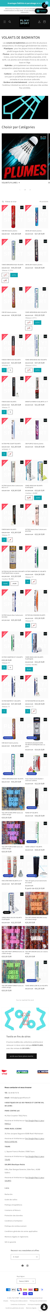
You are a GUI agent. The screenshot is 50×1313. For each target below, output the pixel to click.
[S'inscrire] (36, 1257)
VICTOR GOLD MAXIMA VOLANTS (35, 615)
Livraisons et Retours (13, 1210)
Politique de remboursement (16, 1226)
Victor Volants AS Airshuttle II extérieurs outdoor (34, 779)
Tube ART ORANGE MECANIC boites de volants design (36, 918)
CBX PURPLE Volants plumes (34, 443)
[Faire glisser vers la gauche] (19, 189)
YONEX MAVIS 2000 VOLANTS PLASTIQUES (34, 658)
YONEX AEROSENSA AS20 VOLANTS (12, 264)
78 (10, 369)
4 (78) (5, 280)
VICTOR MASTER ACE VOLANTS (34, 701)
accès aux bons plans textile (21, 1056)
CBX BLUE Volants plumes (33, 231)
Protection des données (14, 1215)
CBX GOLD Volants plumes (10, 743)
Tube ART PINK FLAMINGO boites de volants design (13, 952)
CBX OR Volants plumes (9, 312)
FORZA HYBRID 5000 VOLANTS (11, 360)
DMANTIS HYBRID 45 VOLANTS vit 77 (36, 402)
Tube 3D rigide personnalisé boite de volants (36, 881)
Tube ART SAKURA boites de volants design (36, 952)
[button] (4, 21)
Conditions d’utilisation (18, 1304)
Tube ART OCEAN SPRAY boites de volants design (12, 813)
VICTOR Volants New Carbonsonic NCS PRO (36, 530)
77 (4, 369)
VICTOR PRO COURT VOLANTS (11, 443)
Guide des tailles (11, 1199)
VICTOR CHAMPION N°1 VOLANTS (35, 571)
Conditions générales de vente (15, 1308)
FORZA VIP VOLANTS (31, 813)
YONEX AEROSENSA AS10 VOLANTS (36, 360)
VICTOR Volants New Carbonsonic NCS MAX (12, 616)
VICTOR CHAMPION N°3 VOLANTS (12, 657)
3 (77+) (14, 274)
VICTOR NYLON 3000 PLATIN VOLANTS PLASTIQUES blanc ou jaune (35, 744)
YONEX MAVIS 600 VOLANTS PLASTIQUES (33, 486)
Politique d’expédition (34, 1304)
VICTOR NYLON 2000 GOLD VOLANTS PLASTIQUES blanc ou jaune (13, 572)
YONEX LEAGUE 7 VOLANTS (33, 847)
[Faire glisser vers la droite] (30, 189)
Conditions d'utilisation (13, 1221)
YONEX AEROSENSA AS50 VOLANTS (12, 779)
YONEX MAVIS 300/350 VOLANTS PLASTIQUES (12, 918)
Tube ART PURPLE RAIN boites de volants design (12, 847)
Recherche (8, 1194)
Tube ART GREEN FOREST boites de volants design (13, 986)
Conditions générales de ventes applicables (21, 1231)
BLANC (29, 497)
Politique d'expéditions (13, 1205)
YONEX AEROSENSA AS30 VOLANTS (36, 312)
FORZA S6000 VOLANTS (9, 529)
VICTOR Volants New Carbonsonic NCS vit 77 (12, 486)
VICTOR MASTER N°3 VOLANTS (11, 701)
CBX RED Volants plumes (9, 231)
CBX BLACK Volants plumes (33, 264)
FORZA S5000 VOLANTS (9, 402)
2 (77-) (5, 274)
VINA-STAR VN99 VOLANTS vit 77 (12, 881)
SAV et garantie (10, 1242)
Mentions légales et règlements (16, 1237)
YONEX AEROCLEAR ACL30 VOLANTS (36, 985)
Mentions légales (31, 1308)
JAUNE (38, 497)
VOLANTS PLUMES (9, 182)
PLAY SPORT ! (16, 1298)
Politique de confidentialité (38, 1301)
